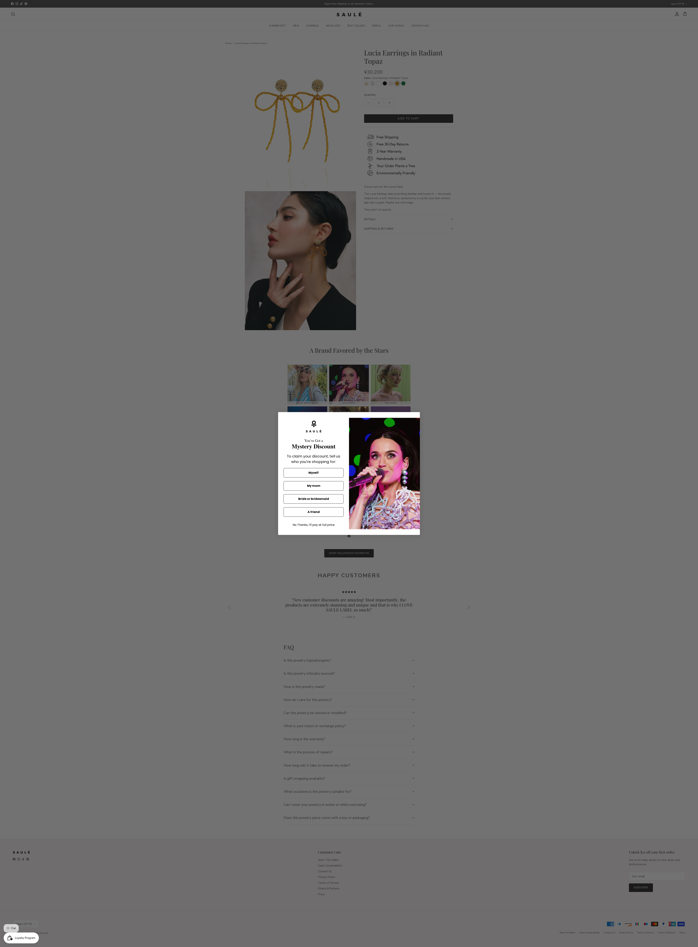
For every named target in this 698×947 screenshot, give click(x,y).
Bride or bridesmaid (313, 499)
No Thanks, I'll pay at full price (314, 525)
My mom (313, 486)
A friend (314, 512)
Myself (313, 473)
